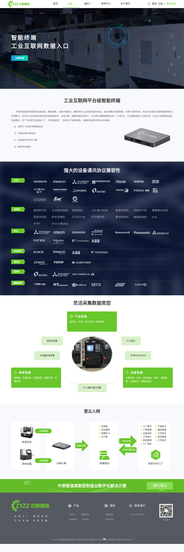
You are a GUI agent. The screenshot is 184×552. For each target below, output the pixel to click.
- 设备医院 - (73, 519)
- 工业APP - (85, 519)
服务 (86, 3)
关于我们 (125, 3)
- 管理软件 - (109, 514)
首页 (55, 3)
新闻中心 (106, 3)
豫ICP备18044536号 (94, 540)
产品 (69, 3)
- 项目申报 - (109, 519)
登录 (154, 3)
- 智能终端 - (85, 514)
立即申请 (19, 58)
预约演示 (160, 486)
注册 (160, 3)
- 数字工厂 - (73, 514)
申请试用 (171, 3)
